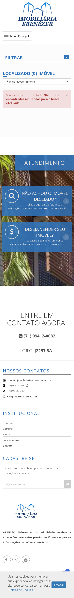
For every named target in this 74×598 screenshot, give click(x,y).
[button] (37, 81)
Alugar (7, 434)
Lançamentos (11, 440)
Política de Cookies (21, 590)
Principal (8, 423)
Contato (7, 446)
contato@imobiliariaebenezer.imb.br (29, 380)
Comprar (8, 428)
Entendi (59, 584)
